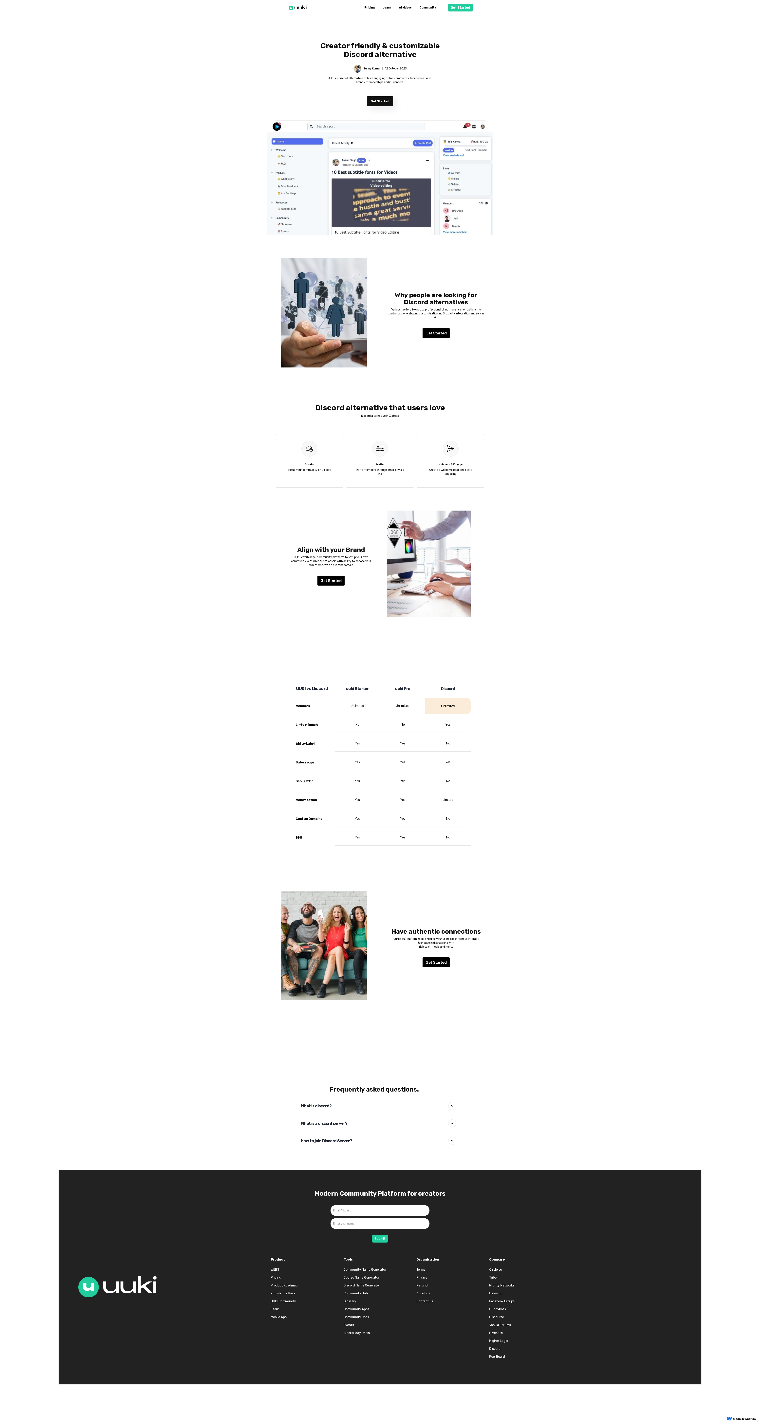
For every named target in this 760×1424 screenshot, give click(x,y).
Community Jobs (356, 1317)
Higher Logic (498, 1341)
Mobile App (279, 1317)
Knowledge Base (283, 1293)
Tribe (493, 1277)
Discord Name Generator (362, 1285)
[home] (299, 7)
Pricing (369, 7)
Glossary (350, 1301)
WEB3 (275, 1269)
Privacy (422, 1277)
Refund (422, 1285)
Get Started (460, 7)
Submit (380, 1239)
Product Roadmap (284, 1285)
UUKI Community (283, 1301)
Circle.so (495, 1269)
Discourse (496, 1317)
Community (428, 7)
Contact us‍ (424, 1301)
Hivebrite (496, 1333)
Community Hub (356, 1293)
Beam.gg (496, 1293)
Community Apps (356, 1309)
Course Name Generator (361, 1277)
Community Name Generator (365, 1269)
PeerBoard (497, 1356)
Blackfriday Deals (357, 1333)
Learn (387, 7)
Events (349, 1325)
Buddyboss (497, 1309)
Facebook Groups (502, 1301)
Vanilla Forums (500, 1325)
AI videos (405, 7)
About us (423, 1293)
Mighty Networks (501, 1285)
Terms (420, 1269)
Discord (495, 1349)
